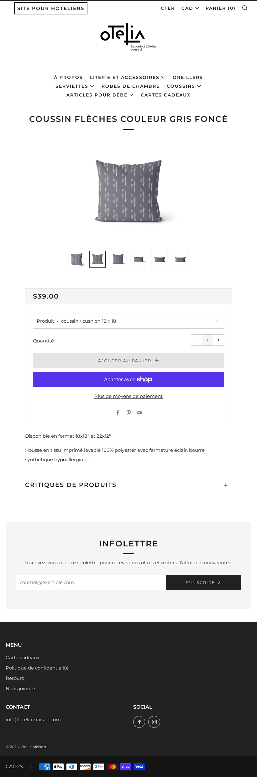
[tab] (76, 259)
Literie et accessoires (125, 77)
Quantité (43, 341)
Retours (15, 678)
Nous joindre (20, 688)
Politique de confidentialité (37, 668)
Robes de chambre (131, 86)
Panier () (221, 8)
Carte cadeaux (22, 657)
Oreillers (188, 77)
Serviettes (71, 86)
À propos (68, 77)
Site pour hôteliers (50, 8)
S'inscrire (200, 582)
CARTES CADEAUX (166, 95)
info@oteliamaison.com (33, 719)
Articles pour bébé (97, 95)
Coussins (181, 86)
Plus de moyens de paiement (128, 396)
